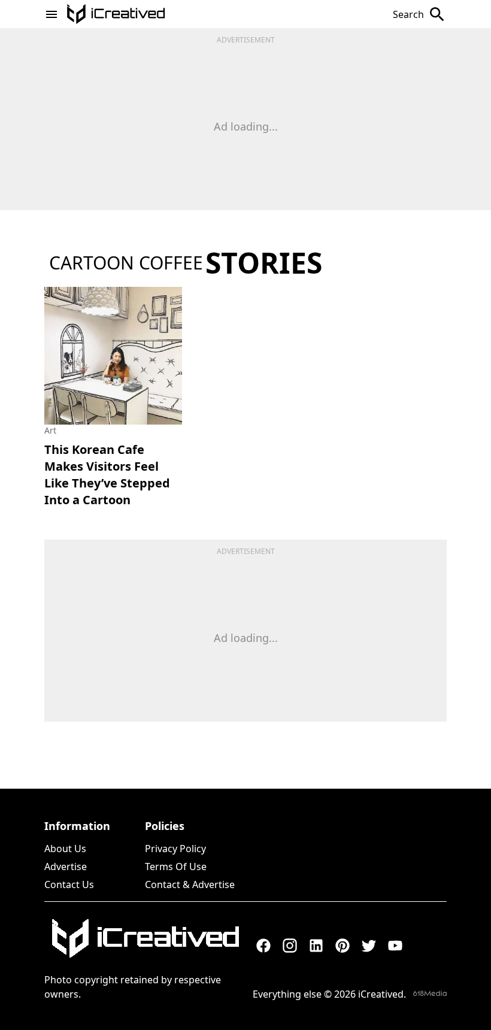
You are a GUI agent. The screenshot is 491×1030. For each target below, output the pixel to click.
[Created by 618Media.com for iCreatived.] (430, 993)
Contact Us (69, 884)
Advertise (65, 866)
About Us (65, 848)
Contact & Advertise (190, 884)
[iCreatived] (145, 938)
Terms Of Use (176, 866)
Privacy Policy (175, 848)
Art (50, 430)
